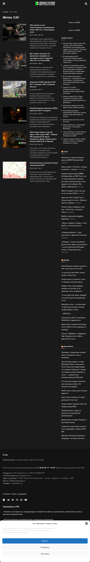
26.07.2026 (34, 35)
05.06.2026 (34, 63)
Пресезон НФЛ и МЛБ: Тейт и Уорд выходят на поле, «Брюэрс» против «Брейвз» (74, 200)
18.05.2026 (34, 89)
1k (41, 168)
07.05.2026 (34, 113)
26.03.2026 (34, 144)
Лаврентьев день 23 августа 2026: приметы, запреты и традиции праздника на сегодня (74, 141)
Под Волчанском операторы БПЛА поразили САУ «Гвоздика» (44, 109)
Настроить (45, 553)
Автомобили (68, 346)
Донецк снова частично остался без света (73, 121)
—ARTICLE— (66, 313)
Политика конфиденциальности (45, 559)
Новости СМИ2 (74, 22)
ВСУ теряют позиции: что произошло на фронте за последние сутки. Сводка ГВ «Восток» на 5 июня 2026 (41, 57)
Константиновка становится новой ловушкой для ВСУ (44, 164)
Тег (11, 12)
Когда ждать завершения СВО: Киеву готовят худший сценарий (73, 106)
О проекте (7, 494)
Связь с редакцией (19, 494)
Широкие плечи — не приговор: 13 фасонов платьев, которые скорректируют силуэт (73, 307)
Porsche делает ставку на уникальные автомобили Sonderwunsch (71, 413)
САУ (15, 12)
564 (41, 113)
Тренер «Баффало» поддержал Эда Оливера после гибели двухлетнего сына (73, 336)
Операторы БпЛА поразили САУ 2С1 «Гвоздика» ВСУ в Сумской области (42, 84)
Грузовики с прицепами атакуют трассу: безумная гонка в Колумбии (73, 355)
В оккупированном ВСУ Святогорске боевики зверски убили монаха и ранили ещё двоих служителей (74, 59)
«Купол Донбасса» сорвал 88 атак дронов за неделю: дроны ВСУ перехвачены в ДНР (74, 134)
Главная (5, 12)
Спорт (66, 151)
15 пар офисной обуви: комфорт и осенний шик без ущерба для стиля (74, 297)
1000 (41, 35)
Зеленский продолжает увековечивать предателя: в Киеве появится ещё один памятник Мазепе (74, 113)
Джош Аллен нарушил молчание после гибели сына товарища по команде (73, 327)
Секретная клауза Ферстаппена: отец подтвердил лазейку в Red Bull (73, 429)
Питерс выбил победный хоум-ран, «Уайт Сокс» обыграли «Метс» (73, 209)
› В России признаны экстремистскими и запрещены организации (28, 519)
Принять (45, 541)
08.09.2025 (34, 168)
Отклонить (45, 547)
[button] (86, 523)
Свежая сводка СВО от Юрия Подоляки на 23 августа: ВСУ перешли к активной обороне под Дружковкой (74, 99)
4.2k (41, 144)
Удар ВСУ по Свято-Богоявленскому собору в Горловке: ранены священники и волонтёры (74, 90)
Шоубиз (66, 260)
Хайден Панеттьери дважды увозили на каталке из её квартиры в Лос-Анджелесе (72, 288)
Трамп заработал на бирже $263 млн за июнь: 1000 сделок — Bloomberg (74, 127)
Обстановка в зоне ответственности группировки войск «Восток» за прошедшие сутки (42, 28)
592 (41, 63)
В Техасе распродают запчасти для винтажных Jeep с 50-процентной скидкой (73, 384)
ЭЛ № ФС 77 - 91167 (47, 467)
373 (41, 89)
